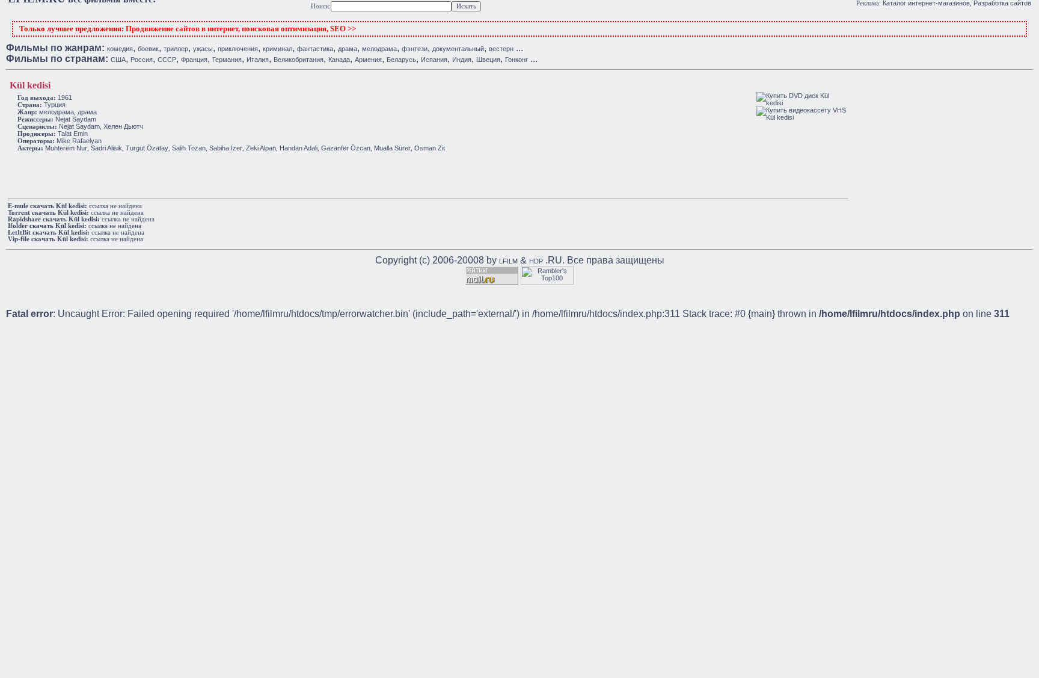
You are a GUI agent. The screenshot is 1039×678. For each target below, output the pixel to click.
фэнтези (415, 48)
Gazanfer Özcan (345, 148)
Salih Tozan (189, 148)
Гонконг (516, 59)
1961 (65, 97)
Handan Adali (298, 148)
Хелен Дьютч (123, 126)
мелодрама (379, 48)
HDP (536, 261)
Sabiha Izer (225, 148)
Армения (368, 59)
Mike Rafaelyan (79, 140)
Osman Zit (429, 148)
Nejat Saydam (75, 119)
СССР (167, 59)
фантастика (315, 48)
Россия (141, 59)
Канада (339, 59)
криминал (277, 48)
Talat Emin (73, 133)
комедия (120, 48)
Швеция (488, 59)
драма (347, 48)
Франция (194, 59)
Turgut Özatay (147, 148)
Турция (55, 104)
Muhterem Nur (66, 148)
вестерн (501, 48)
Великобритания (298, 59)
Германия (227, 59)
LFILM (508, 261)
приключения (238, 48)
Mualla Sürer (392, 148)
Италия (258, 59)
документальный (458, 48)
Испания (434, 59)
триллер (176, 48)
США (118, 59)
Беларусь (401, 59)
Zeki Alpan (261, 148)
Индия (461, 59)
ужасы (203, 48)
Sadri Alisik (106, 148)
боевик (148, 48)
